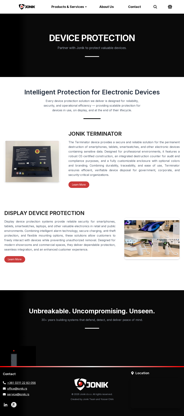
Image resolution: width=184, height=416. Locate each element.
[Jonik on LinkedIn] (5, 404)
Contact (134, 7)
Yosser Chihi (107, 399)
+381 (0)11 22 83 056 (21, 383)
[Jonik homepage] (27, 7)
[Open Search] (155, 7)
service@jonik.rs (18, 394)
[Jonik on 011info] (14, 404)
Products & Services (67, 7)
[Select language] (169, 6)
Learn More (79, 184)
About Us (106, 7)
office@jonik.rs (17, 388)
